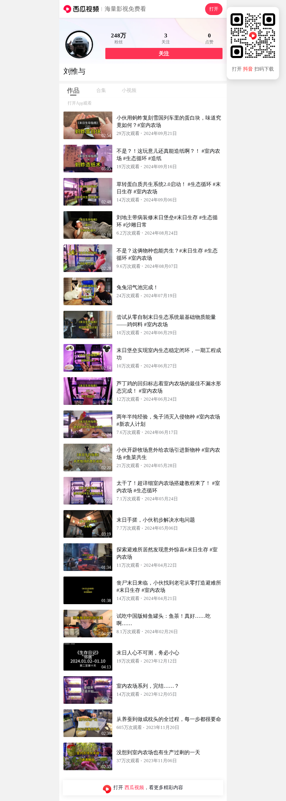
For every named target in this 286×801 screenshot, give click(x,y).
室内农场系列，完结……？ (147, 686)
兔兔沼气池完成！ (137, 287)
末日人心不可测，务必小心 (147, 653)
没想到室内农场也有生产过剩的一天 (158, 752)
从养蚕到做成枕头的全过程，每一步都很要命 (168, 719)
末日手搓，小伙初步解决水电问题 (155, 520)
